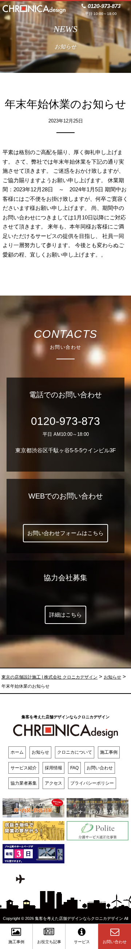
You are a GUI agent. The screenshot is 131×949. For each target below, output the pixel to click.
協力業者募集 (24, 783)
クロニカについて (74, 752)
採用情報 (53, 767)
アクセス (53, 783)
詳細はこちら (65, 615)
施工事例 (109, 752)
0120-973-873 (65, 421)
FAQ (74, 767)
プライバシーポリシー (92, 783)
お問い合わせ (100, 767)
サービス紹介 (24, 767)
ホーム (17, 752)
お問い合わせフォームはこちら (65, 533)
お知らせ (40, 752)
